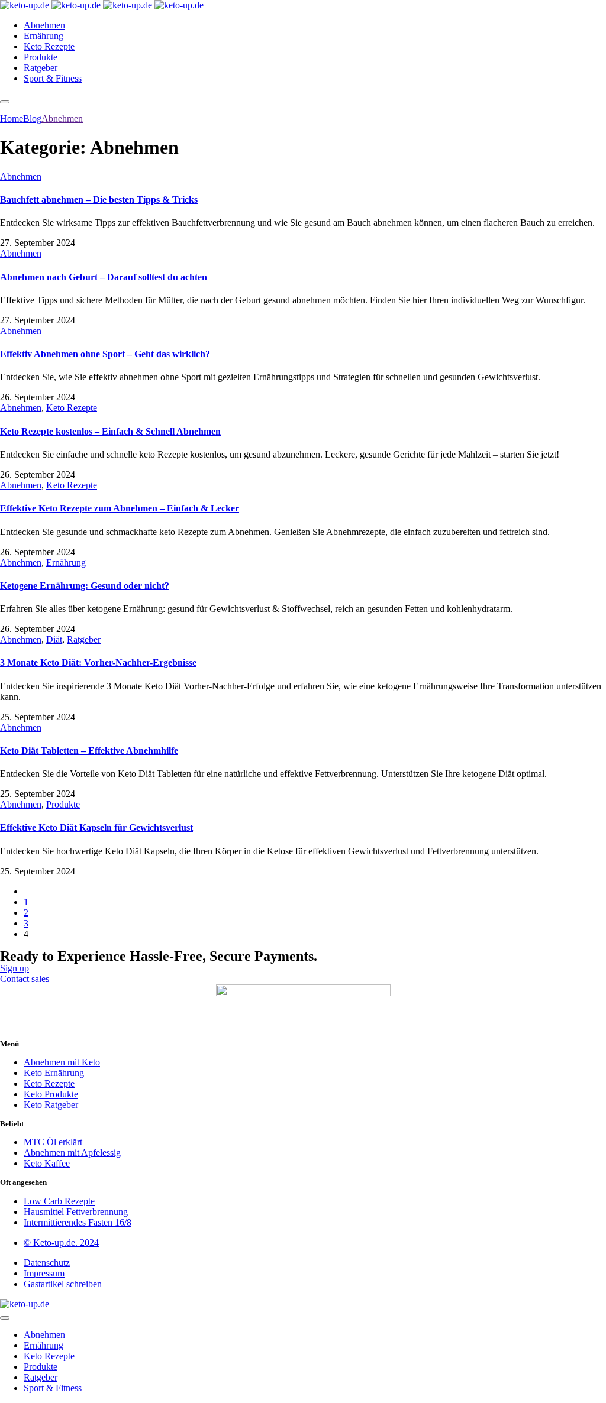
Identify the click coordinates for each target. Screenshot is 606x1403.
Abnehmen (20, 176)
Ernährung (66, 563)
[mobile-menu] (4, 101)
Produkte (63, 804)
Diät (54, 639)
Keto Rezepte (71, 408)
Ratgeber (84, 639)
